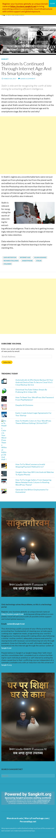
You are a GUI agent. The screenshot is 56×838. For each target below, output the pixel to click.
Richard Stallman (11, 260)
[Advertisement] (28, 145)
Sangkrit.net (6, 648)
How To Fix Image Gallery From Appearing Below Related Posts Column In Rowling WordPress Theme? (33, 482)
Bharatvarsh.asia (15, 818)
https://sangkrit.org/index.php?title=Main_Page (17, 807)
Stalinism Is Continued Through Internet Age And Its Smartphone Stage (26, 68)
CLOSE (52, 3)
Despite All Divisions (24, 405)
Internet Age (25, 257)
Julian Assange (40, 257)
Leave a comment (27, 79)
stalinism (7, 264)
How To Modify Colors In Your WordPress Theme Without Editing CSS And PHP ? (33, 422)
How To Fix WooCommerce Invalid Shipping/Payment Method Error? (30, 465)
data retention (10, 257)
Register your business (13, 3)
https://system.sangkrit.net (12, 614)
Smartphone (27, 260)
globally (27, 3)
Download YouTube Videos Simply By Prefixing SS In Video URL (31, 390)
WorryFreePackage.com (36, 818)
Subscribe (6, 362)
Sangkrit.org (6, 665)
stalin (38, 260)
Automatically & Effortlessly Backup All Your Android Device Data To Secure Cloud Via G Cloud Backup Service (34, 382)
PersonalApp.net (28, 821)
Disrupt (4, 59)
